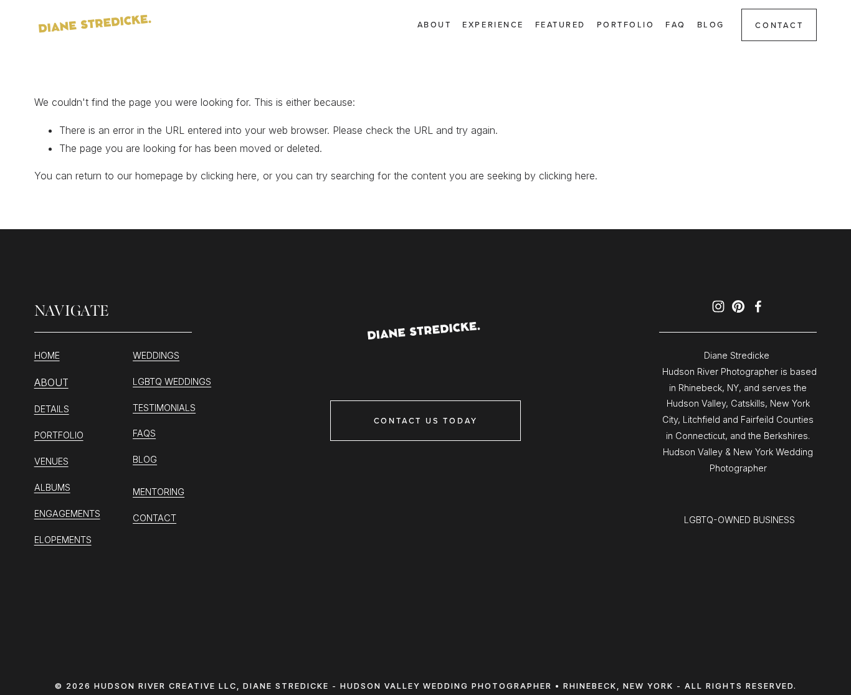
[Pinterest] (738, 306)
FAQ (675, 24)
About (434, 24)
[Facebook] (758, 306)
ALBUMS (52, 487)
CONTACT (779, 25)
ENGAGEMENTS (67, 513)
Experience (492, 24)
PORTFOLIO (58, 435)
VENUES (51, 461)
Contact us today (426, 420)
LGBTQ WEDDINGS (172, 381)
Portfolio (626, 24)
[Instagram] (718, 306)
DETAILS (51, 409)
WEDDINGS (156, 355)
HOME (47, 355)
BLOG (145, 459)
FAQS (144, 433)
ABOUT (51, 382)
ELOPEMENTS (63, 539)
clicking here (229, 175)
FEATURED (560, 24)
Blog (711, 24)
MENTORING (158, 491)
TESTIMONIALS (164, 407)
